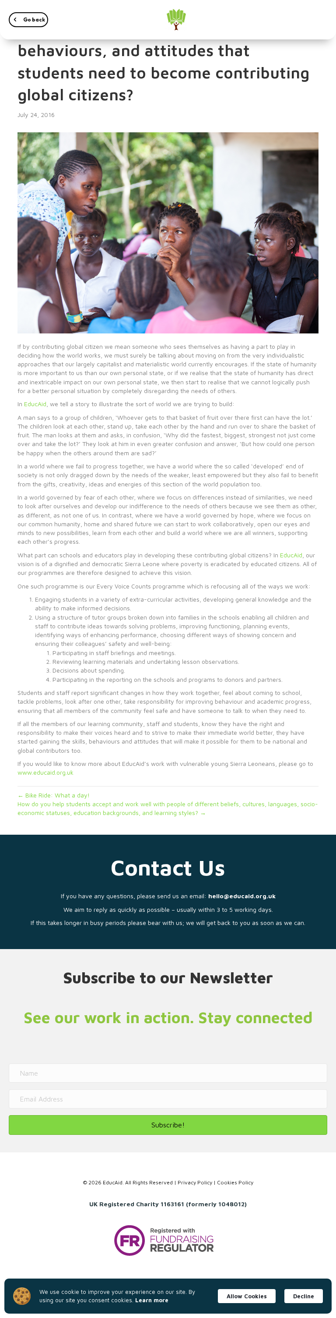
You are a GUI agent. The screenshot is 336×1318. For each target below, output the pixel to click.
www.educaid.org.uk (46, 772)
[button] (28, 19)
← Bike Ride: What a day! (54, 795)
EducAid (35, 403)
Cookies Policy (235, 1182)
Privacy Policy (195, 1182)
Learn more (151, 1300)
